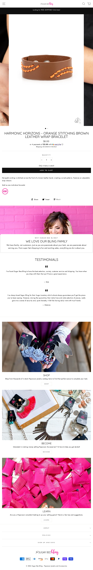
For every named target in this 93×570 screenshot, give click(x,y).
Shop (46, 384)
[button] (46, 144)
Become (46, 452)
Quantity (46, 155)
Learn (46, 520)
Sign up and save (46, 542)
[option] (46, 70)
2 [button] (47, 128)
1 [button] (45, 128)
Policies (46, 535)
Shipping (39, 147)
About (46, 528)
